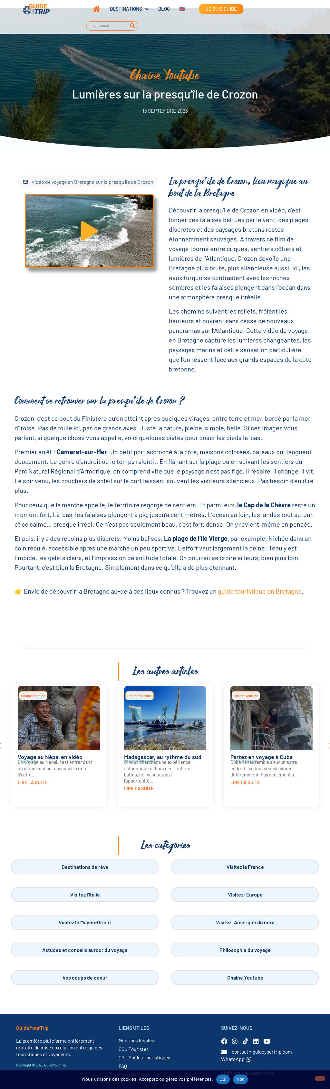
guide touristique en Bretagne (260, 591)
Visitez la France (245, 867)
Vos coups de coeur (85, 977)
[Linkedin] (256, 1041)
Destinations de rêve (85, 867)
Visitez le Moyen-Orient (85, 922)
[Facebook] (224, 1041)
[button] (89, 231)
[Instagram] (235, 1041)
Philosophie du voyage (245, 950)
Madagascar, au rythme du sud (162, 756)
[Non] (320, 1078)
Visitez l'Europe (245, 894)
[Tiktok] (245, 1041)
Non (240, 1079)
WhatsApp (233, 1059)
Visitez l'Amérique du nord (245, 922)
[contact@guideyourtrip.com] (224, 1052)
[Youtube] (267, 1041)
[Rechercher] (132, 26)
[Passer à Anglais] (177, 9)
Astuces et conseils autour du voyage (85, 950)
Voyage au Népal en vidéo (50, 756)
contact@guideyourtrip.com (262, 1052)
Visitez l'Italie (85, 894)
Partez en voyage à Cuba (261, 756)
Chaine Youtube (33, 696)
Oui (223, 1079)
